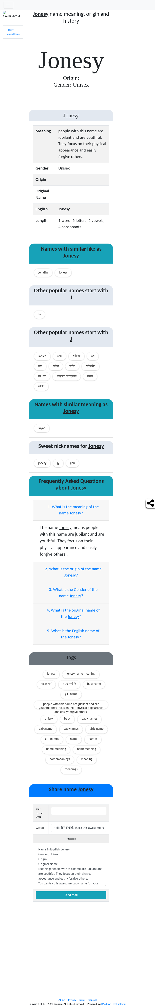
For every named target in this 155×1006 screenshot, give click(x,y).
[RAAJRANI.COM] (13, 14)
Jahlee (42, 356)
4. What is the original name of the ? (73, 613)
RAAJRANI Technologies (113, 1004)
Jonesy (63, 272)
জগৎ (59, 356)
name (74, 739)
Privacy (72, 1000)
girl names (52, 739)
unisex (49, 718)
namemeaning (86, 749)
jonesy (51, 673)
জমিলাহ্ (76, 356)
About (62, 1000)
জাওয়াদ (42, 376)
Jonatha (43, 272)
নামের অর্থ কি (69, 684)
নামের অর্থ (46, 684)
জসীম (72, 366)
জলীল (56, 366)
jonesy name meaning (80, 673)
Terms (82, 1000)
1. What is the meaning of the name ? (73, 510)
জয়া (40, 366)
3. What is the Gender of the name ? (72, 593)
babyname (94, 684)
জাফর (90, 376)
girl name (71, 694)
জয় (92, 356)
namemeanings (60, 759)
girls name (97, 728)
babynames (71, 728)
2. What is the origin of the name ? (73, 572)
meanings (71, 769)
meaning (86, 759)
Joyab (41, 428)
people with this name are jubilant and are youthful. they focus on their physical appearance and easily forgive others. (71, 706)
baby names (89, 718)
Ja (39, 314)
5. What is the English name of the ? (72, 634)
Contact (92, 1000)
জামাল (41, 386)
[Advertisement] (135, 72)
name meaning (56, 749)
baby (67, 718)
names (93, 739)
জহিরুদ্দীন (90, 366)
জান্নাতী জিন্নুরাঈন (66, 376)
